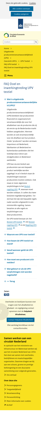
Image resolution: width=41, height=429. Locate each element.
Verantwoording (13, 393)
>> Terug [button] (11, 281)
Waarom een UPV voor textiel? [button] (21, 234)
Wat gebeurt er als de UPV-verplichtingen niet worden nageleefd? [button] (19, 272)
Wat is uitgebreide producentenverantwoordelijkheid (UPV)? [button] (22, 102)
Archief (9, 405)
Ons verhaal (11, 375)
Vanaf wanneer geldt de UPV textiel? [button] (20, 251)
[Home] (16, 38)
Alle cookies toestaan (21, 9)
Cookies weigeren (21, 14)
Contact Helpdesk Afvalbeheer (20, 320)
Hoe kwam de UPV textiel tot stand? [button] (20, 242)
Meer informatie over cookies (19, 401)
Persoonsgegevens (14, 385)
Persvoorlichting (13, 397)
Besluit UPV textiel (16, 222)
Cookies (32, 3)
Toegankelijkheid (14, 389)
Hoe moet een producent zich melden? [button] (20, 261)
